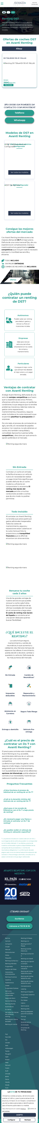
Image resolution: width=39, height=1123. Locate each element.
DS (8, 12)
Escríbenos (19, 919)
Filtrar (19, 48)
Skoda (7, 1085)
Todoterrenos (9, 982)
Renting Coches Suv (11, 961)
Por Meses (24, 1000)
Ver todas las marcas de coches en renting (11, 1014)
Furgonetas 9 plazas (11, 988)
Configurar (11, 1120)
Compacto (8, 944)
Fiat (6, 1034)
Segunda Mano (10, 998)
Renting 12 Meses (26, 938)
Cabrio (23, 1003)
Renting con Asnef (27, 958)
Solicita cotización (35, 3)
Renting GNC (25, 1009)
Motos (7, 955)
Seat (6, 1045)
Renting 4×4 (25, 941)
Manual (7, 949)
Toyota (7, 1051)
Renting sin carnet (11, 1024)
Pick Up (23, 1016)
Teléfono (19, 113)
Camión (7, 941)
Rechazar (27, 1120)
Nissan (7, 1059)
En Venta (8, 1009)
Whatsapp (19, 120)
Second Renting (10, 1001)
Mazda (7, 1082)
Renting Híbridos (10, 963)
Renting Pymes (10, 1004)
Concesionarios (26, 986)
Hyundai (8, 1037)
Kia (6, 1040)
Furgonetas (9, 966)
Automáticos (9, 1006)
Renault (7, 1065)
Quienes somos (26, 1022)
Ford (6, 1088)
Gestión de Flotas (10, 969)
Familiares (24, 997)
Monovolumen (10, 952)
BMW (7, 1076)
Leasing (23, 989)
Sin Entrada (25, 1025)
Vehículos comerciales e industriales (9, 993)
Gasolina (8, 980)
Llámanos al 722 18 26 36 (19, 926)
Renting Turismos (11, 977)
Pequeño (8, 958)
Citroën (7, 1042)
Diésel (7, 985)
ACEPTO (19, 1115)
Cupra (7, 1068)
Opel (6, 1057)
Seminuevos (25, 1006)
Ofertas (13, 280)
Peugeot (8, 1054)
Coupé (7, 946)
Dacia (7, 1079)
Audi (6, 1071)
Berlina (7, 938)
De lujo (23, 1019)
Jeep (6, 1062)
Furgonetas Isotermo (27, 994)
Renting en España (27, 992)
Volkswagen (9, 1048)
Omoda (7, 1073)
